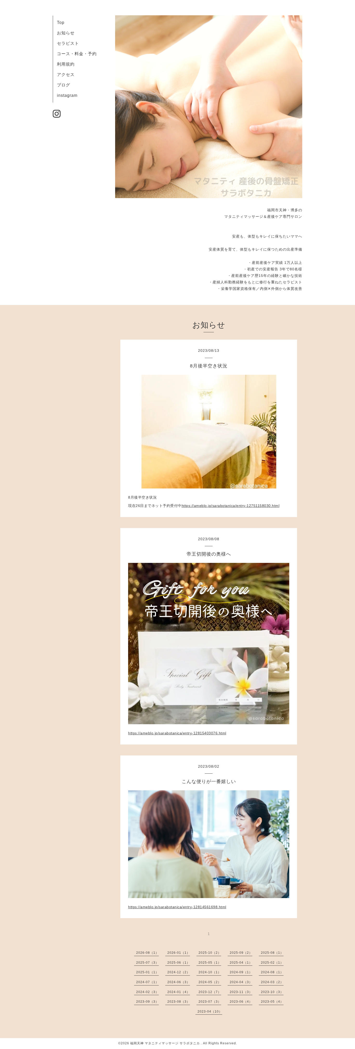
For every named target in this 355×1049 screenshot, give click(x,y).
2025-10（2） (210, 953)
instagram (67, 95)
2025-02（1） (272, 962)
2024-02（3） (147, 992)
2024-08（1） (272, 972)
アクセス (66, 74)
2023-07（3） (210, 1001)
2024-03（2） (272, 982)
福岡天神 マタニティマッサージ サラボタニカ (165, 1043)
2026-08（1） (147, 953)
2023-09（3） (147, 1001)
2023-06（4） (241, 1001)
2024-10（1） (210, 972)
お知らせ (66, 33)
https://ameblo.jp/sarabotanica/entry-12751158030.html (231, 506)
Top (60, 22)
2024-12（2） (178, 972)
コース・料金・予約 (77, 54)
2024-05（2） (210, 982)
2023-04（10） (210, 1011)
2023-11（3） (241, 992)
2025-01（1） (147, 972)
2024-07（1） (147, 982)
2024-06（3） (178, 982)
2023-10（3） (272, 992)
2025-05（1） (210, 962)
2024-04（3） (241, 982)
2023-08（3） (178, 1001)
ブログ (63, 85)
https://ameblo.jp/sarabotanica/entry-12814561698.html (177, 907)
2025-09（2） (241, 953)
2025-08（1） (272, 953)
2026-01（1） (178, 953)
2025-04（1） (241, 962)
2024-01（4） (178, 992)
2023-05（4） (272, 1001)
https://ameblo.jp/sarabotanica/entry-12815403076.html (177, 733)
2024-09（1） (241, 972)
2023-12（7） (210, 992)
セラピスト (68, 43)
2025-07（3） (147, 962)
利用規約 (66, 64)
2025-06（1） (178, 962)
